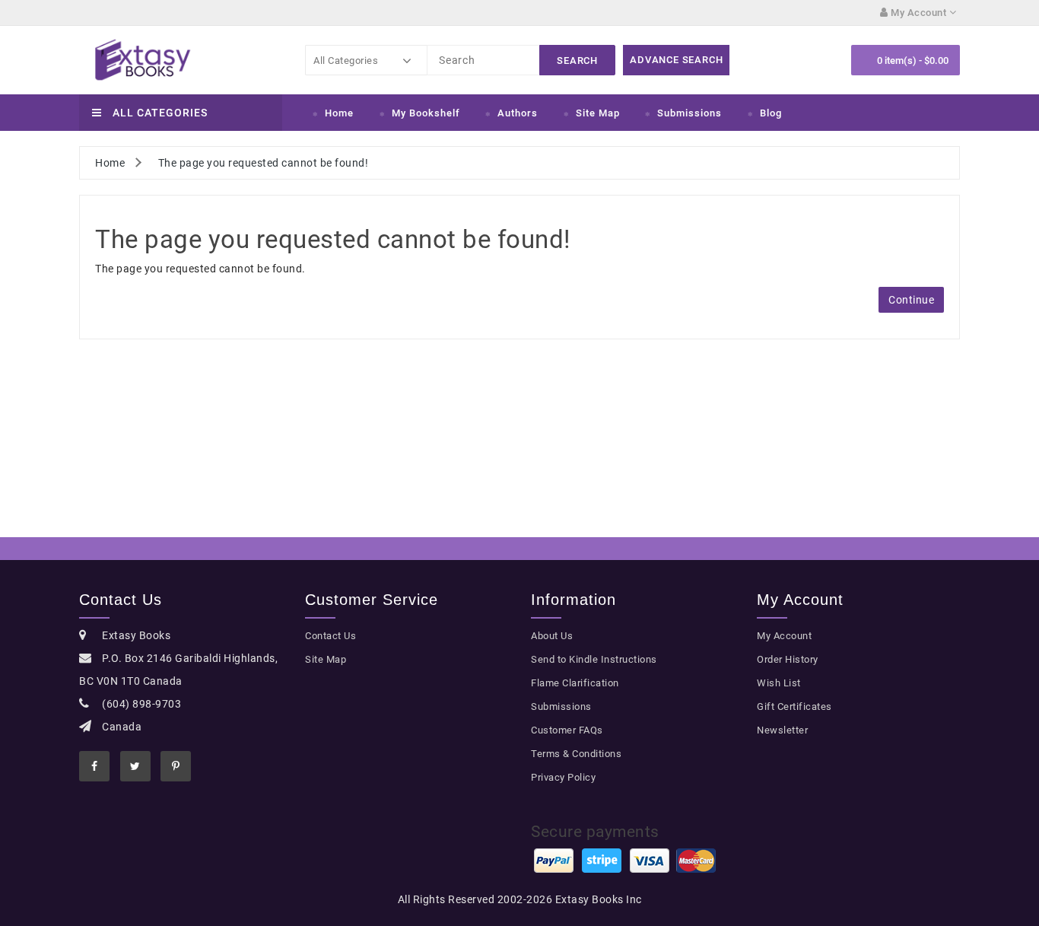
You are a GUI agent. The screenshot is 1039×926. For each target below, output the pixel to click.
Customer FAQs (567, 730)
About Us (552, 635)
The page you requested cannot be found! (263, 163)
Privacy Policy (563, 777)
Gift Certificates (794, 706)
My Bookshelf (426, 113)
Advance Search (676, 59)
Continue (911, 300)
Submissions (689, 113)
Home (339, 113)
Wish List (779, 683)
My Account (784, 635)
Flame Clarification (575, 683)
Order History (787, 659)
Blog (771, 113)
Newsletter (782, 730)
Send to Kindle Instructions (594, 659)
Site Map (598, 113)
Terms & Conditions (576, 753)
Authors (517, 113)
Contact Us (330, 635)
